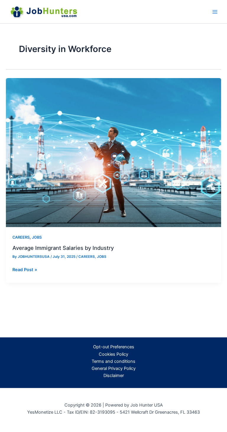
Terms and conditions (113, 361)
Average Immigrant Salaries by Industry (63, 248)
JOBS (37, 237)
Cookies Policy (113, 354)
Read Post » (24, 270)
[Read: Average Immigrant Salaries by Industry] (113, 152)
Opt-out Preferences (113, 347)
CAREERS (21, 237)
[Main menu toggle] (215, 12)
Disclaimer (113, 375)
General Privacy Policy (114, 368)
